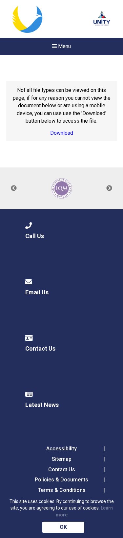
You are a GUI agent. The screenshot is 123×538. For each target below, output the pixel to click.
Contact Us (61, 469)
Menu (64, 46)
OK (63, 527)
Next (109, 188)
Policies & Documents (61, 480)
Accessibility (61, 448)
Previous (13, 188)
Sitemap (62, 459)
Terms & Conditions (62, 490)
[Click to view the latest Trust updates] (102, 19)
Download (61, 133)
